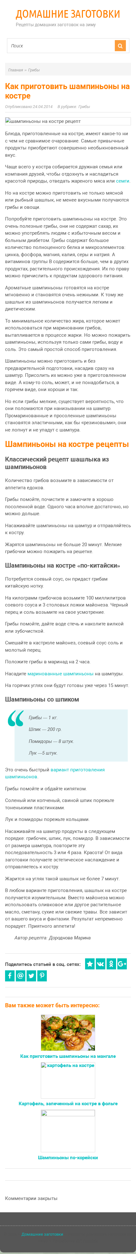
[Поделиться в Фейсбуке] (10, 975)
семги (122, 181)
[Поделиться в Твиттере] (31, 975)
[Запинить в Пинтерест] (42, 975)
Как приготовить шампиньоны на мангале (68, 1056)
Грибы (84, 106)
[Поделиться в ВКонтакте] (100, 963)
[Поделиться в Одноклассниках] (111, 963)
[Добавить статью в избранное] (90, 963)
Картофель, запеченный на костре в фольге (68, 1103)
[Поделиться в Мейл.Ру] (20, 975)
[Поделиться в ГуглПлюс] (122, 963)
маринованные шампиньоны (61, 674)
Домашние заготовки (68, 13)
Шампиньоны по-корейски (68, 1158)
